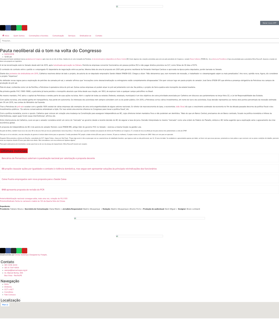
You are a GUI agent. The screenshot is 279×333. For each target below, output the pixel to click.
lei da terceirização (98, 59)
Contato (98, 36)
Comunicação (58, 36)
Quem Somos (19, 36)
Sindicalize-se (85, 36)
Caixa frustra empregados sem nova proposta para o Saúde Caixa (34, 179)
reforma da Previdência (219, 59)
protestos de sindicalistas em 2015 (23, 73)
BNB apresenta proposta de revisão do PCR (23, 189)
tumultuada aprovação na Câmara (67, 65)
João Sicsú (180, 106)
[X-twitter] (2, 28)
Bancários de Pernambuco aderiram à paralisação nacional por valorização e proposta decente (48, 158)
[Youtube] (24, 28)
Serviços (71, 36)
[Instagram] (13, 28)
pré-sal (20, 106)
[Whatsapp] (19, 28)
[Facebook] (8, 28)
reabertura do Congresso (34, 59)
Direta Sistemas (21, 255)
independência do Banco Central (115, 59)
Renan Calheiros (195, 59)
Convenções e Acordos (38, 36)
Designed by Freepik (38, 255)
